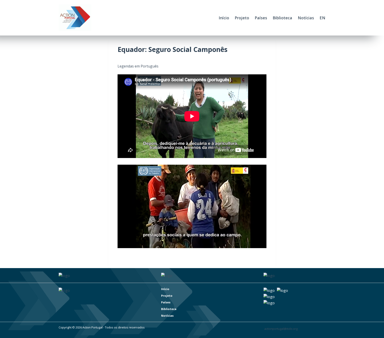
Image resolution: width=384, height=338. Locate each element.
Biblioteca (282, 17)
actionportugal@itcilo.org (281, 329)
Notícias (306, 17)
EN (322, 17)
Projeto (242, 17)
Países (261, 17)
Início (224, 17)
